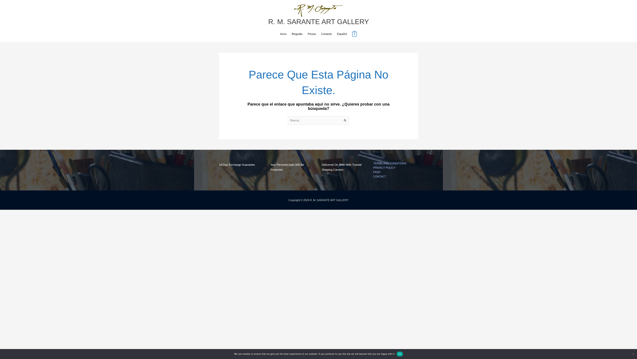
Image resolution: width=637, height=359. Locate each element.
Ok (399, 354)
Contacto (326, 34)
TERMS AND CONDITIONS (389, 163)
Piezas (312, 34)
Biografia (297, 34)
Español (342, 34)
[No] (633, 354)
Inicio (283, 34)
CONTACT (379, 176)
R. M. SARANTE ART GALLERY (318, 22)
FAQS (376, 172)
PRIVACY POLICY (384, 167)
